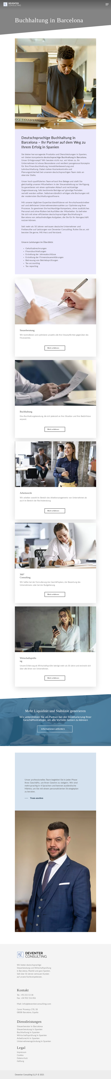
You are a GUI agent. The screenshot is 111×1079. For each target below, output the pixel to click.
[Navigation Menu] (107, 4)
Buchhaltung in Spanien (28, 1032)
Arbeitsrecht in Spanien (28, 1038)
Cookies (20, 1055)
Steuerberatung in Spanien (30, 1029)
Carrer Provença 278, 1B (27, 1010)
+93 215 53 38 (27, 995)
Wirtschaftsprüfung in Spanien (32, 1035)
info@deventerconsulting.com (36, 1004)
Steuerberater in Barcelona (30, 1026)
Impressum (21, 1052)
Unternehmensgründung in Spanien (34, 1041)
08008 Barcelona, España (27, 1012)
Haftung (20, 1061)
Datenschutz (22, 1058)
